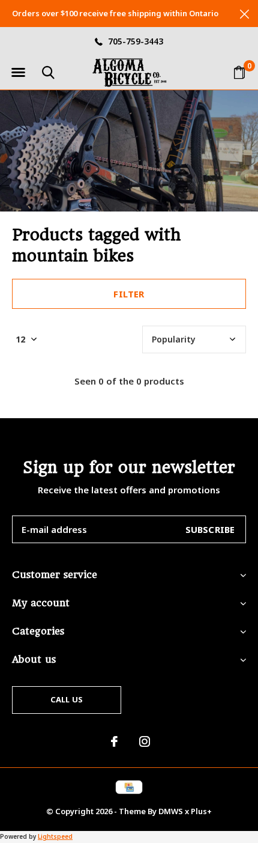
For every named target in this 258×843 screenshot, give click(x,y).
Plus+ (201, 811)
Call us (66, 699)
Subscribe (210, 529)
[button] (18, 72)
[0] (239, 72)
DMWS (170, 811)
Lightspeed (55, 836)
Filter (128, 294)
